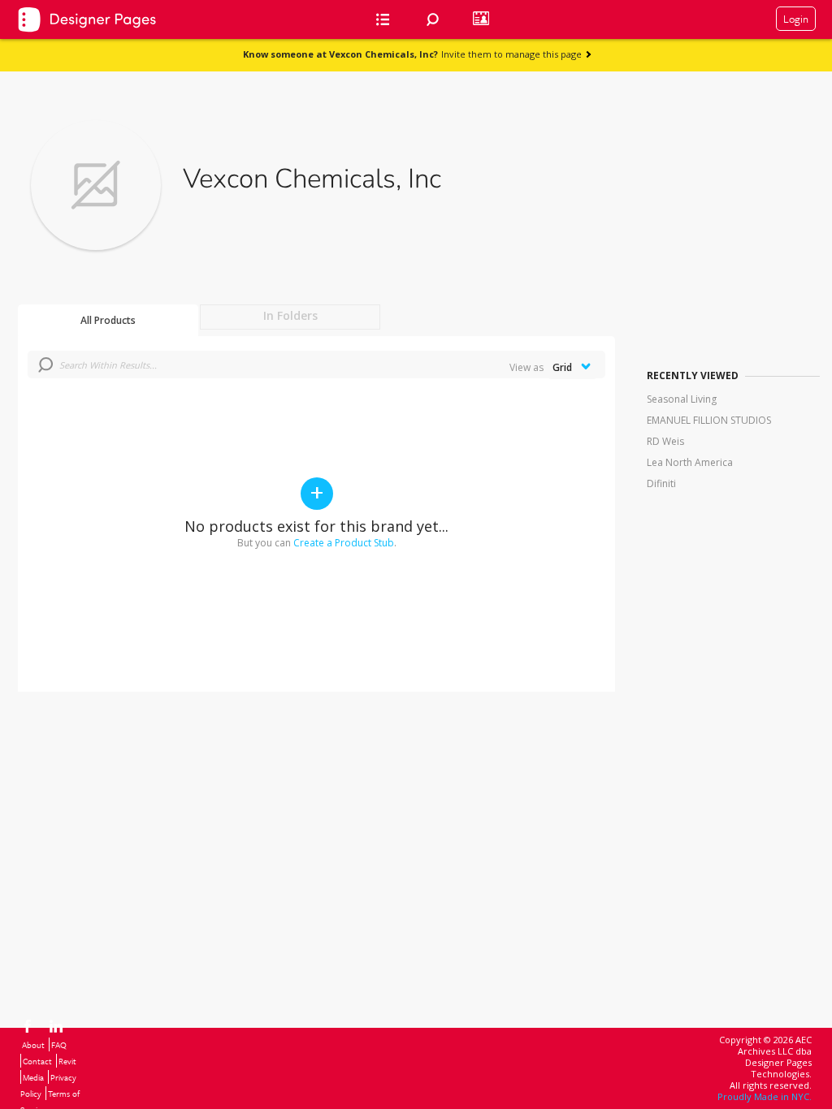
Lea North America (690, 462)
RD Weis (665, 441)
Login (795, 19)
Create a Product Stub (343, 543)
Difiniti (661, 483)
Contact (37, 1061)
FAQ (59, 1044)
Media (33, 1077)
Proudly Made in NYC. (764, 1096)
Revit (67, 1061)
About (33, 1044)
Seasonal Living (682, 399)
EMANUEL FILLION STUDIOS (709, 420)
